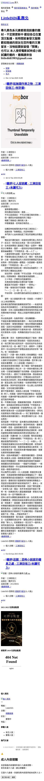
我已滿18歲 (6, 777)
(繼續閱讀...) (6, 160)
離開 (13, 777)
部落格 (8, 71)
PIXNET (11, 747)
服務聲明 (25, 749)
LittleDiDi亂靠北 (15, 18)
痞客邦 (18, 165)
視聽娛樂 (20, 64)
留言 (23, 165)
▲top (3, 174)
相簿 (7, 68)
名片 (7, 74)
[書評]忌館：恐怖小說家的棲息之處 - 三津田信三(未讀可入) (23, 563)
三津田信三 (20, 170)
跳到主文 (4, 25)
